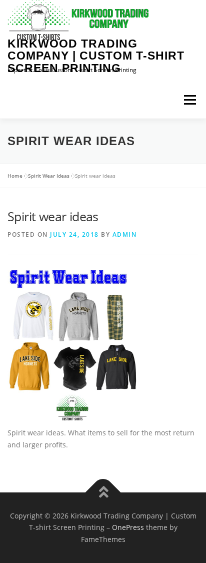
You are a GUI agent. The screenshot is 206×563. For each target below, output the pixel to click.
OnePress (128, 527)
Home (15, 175)
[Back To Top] (103, 492)
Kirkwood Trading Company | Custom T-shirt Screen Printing (96, 56)
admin (124, 234)
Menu (189, 100)
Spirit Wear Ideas (49, 175)
